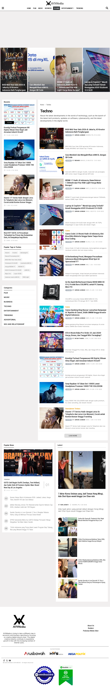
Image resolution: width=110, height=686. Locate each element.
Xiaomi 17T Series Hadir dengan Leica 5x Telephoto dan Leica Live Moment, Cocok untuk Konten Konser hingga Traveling (18, 200)
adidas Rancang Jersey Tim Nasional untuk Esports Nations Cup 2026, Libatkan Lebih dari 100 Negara (31, 506)
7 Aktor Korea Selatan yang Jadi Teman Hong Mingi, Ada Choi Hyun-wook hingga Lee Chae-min (80, 495)
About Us (91, 626)
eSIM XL (27, 270)
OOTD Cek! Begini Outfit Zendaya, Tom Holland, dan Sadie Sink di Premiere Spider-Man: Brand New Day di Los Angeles (22, 485)
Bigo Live (8, 273)
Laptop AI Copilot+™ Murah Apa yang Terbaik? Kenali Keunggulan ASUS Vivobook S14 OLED (96, 86)
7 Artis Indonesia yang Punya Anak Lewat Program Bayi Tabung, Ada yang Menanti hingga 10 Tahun (31, 528)
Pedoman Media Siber (91, 631)
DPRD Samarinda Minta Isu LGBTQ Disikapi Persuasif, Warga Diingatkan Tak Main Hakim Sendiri (30, 521)
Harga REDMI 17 (10, 266)
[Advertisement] (55, 31)
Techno (56, 8)
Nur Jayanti (64, 505)
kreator (15, 252)
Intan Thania (79, 338)
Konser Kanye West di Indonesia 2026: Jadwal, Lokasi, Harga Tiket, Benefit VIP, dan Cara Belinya (30, 498)
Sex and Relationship (14, 324)
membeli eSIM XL (26, 263)
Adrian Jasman (80, 135)
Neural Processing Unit (12, 256)
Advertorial (10, 320)
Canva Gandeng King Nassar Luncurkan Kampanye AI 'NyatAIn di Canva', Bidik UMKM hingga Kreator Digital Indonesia (85, 312)
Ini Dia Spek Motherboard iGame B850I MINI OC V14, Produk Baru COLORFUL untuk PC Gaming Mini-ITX (85, 284)
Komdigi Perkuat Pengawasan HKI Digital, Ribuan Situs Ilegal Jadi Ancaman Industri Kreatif (17, 129)
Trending (79, 8)
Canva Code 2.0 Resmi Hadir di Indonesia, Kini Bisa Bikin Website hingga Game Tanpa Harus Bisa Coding (84, 236)
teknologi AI (24, 252)
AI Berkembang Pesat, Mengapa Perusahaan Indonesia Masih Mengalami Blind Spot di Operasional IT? (83, 259)
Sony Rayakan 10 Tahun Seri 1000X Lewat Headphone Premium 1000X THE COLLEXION (19, 165)
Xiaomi (7, 252)
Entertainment (67, 8)
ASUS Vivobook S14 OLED (13, 270)
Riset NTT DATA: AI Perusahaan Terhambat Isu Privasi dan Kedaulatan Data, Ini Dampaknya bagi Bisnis (18, 235)
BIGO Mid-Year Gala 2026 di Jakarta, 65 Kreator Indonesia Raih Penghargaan (14, 87)
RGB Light (26, 277)
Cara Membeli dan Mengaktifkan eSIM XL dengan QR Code (39, 87)
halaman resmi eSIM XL (12, 277)
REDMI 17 (21, 266)
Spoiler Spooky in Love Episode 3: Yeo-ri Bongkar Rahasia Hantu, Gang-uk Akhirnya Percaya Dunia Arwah (29, 513)
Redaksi (77, 160)
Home (29, 8)
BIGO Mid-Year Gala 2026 (13, 259)
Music (40, 8)
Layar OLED (17, 273)
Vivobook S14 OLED (11, 263)
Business (48, 8)
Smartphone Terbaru (72, 409)
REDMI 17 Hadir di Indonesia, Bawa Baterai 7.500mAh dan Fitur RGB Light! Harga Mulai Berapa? (68, 86)
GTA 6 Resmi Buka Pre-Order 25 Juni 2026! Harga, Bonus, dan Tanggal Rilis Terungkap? (83, 334)
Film (34, 8)
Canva (67, 231)
